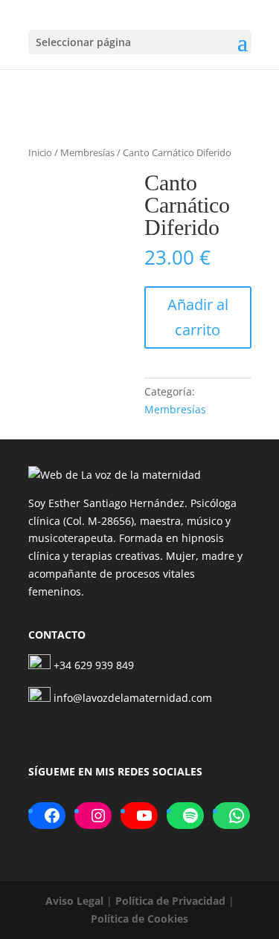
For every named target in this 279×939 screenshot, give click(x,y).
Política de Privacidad (170, 901)
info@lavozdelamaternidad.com (133, 698)
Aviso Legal (74, 901)
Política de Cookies (139, 918)
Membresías (87, 152)
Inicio (40, 152)
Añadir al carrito (197, 317)
